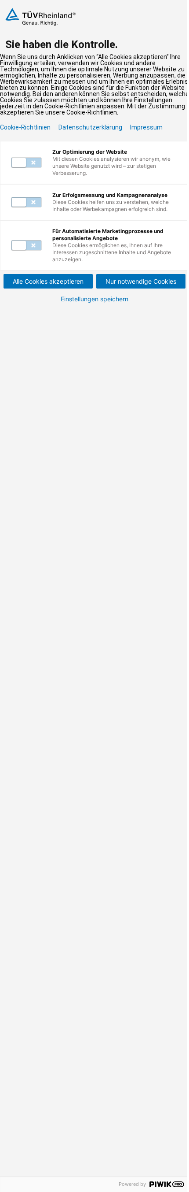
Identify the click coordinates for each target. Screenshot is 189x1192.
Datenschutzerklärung (90, 127)
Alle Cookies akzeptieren (48, 281)
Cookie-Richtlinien (25, 127)
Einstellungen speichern (94, 299)
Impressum (146, 127)
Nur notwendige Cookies (140, 281)
